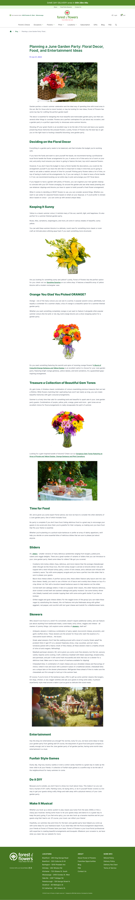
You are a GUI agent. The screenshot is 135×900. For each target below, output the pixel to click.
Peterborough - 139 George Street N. (56, 881)
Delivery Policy (109, 861)
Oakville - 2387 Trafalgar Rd (52, 878)
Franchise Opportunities (87, 861)
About (55, 7)
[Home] (11, 31)
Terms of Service (110, 868)
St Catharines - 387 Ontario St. (53, 888)
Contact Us (78, 7)
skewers (75, 626)
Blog (103, 25)
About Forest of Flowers (87, 858)
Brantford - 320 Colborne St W (54, 861)
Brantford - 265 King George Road (55, 858)
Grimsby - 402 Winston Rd (52, 868)
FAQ (109, 25)
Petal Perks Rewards (66, 7)
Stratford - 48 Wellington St (52, 885)
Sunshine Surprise (54, 282)
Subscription (85, 25)
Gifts (95, 25)
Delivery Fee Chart (111, 865)
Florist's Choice (24, 25)
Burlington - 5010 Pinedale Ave (53, 865)
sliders (34, 554)
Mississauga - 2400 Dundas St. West (56, 875)
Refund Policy (109, 858)
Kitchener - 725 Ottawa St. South (54, 871)
